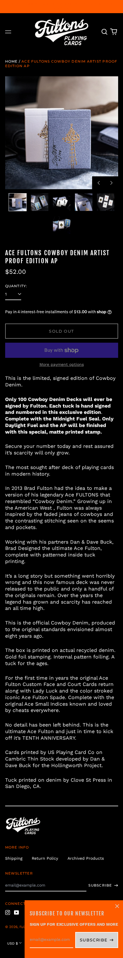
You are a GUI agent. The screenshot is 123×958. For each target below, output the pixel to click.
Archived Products (86, 858)
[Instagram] (7, 912)
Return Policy (45, 858)
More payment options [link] (61, 364)
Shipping (13, 858)
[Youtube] (16, 912)
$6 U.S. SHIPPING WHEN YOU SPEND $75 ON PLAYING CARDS (61, 6)
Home (11, 61)
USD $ (12, 943)
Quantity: (16, 286)
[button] (104, 32)
